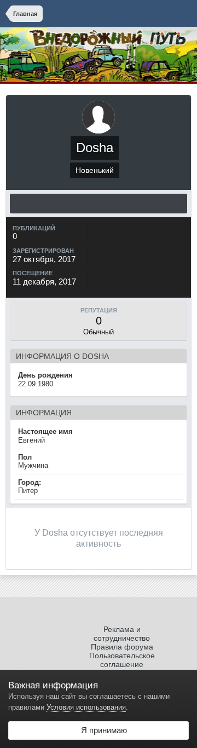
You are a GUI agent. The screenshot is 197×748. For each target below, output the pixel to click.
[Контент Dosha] (98, 203)
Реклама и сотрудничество (122, 633)
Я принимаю (102, 730)
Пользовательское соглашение (122, 660)
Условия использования (86, 707)
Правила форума (122, 646)
